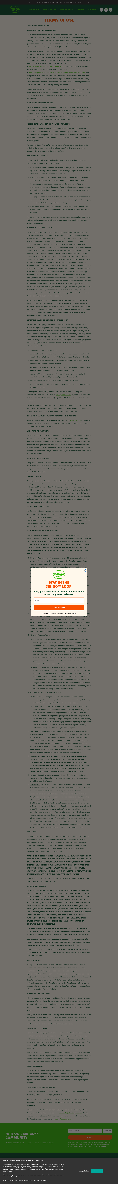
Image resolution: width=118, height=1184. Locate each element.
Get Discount (59, 607)
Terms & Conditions (69, 613)
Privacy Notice (27, 1160)
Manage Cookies (84, 1171)
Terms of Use (19, 1160)
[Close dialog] (84, 570)
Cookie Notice (39, 1160)
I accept (96, 1171)
